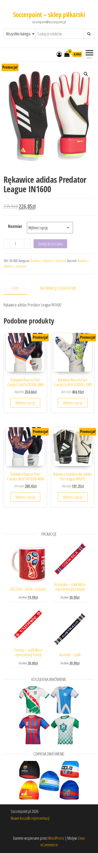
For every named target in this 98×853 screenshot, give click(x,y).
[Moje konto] (59, 54)
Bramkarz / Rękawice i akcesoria (48, 260)
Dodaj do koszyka (50, 244)
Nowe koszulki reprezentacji (30, 818)
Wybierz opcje (25, 403)
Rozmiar (15, 226)
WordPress (56, 838)
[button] (86, 74)
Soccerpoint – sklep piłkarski (49, 14)
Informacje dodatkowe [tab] (58, 288)
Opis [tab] (15, 288)
